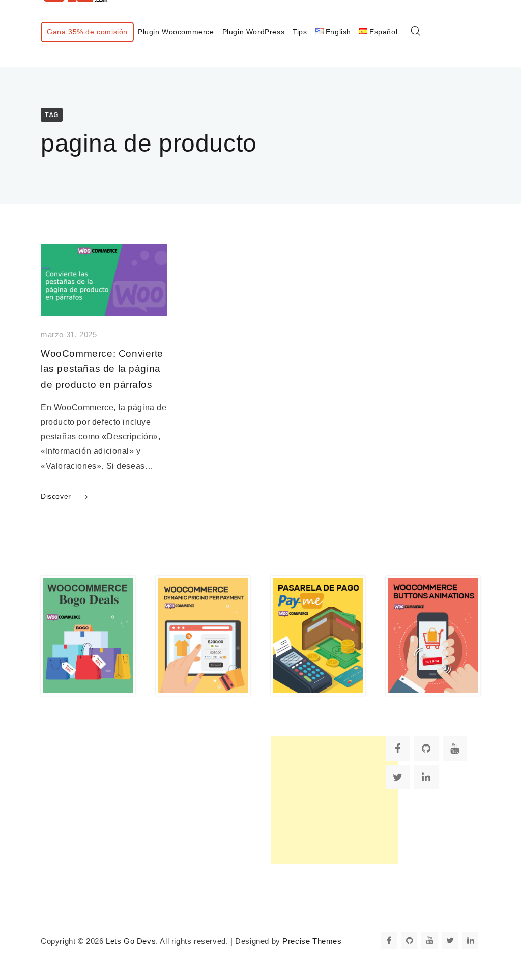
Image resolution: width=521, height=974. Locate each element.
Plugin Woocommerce (176, 31)
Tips (300, 31)
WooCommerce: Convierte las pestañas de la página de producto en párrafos (102, 369)
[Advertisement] (334, 800)
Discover (56, 496)
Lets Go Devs (131, 941)
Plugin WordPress (253, 31)
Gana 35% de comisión (87, 31)
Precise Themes (311, 941)
